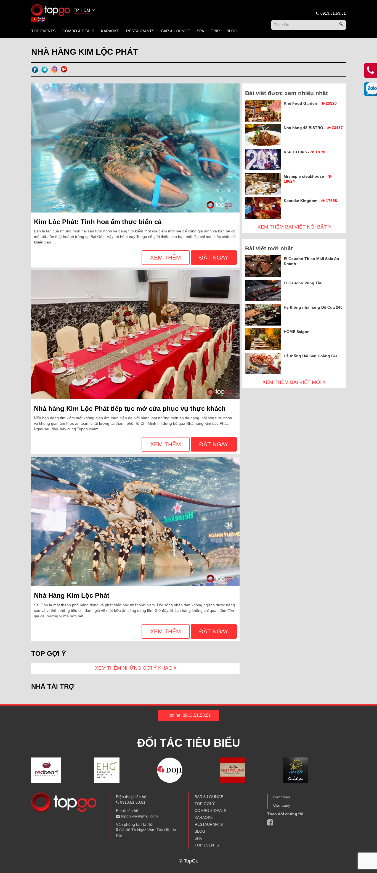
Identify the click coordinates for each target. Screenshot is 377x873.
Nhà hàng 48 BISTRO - (313, 127)
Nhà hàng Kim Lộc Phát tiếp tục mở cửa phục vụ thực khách (130, 408)
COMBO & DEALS (78, 31)
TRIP (215, 31)
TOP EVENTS (43, 31)
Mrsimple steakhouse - (306, 178)
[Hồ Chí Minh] (50, 9)
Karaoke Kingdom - (310, 200)
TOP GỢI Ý (205, 803)
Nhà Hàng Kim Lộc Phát (71, 595)
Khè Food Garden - (310, 103)
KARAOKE (110, 31)
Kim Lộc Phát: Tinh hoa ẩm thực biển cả (97, 222)
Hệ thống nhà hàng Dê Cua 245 (313, 307)
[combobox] (85, 10)
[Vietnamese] (34, 19)
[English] (42, 19)
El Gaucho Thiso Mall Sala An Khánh (311, 261)
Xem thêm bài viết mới (292, 382)
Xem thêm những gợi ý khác (134, 668)
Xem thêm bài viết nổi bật (292, 227)
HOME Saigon (297, 331)
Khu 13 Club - (305, 152)
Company (281, 805)
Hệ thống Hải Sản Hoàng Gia (311, 356)
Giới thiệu (281, 797)
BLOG (232, 31)
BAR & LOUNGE (175, 31)
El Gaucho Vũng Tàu (303, 283)
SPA (200, 31)
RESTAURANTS (140, 31)
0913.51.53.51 (332, 13)
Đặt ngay (213, 257)
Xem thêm (165, 257)
